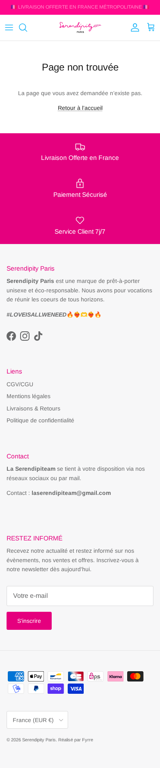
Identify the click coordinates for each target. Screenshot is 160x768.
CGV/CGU (20, 384)
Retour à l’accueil (80, 108)
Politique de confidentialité (40, 420)
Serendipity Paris (39, 739)
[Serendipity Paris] (80, 27)
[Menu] (9, 27)
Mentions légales (28, 396)
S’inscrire (29, 621)
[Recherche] (27, 27)
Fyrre (87, 739)
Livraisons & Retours (33, 408)
